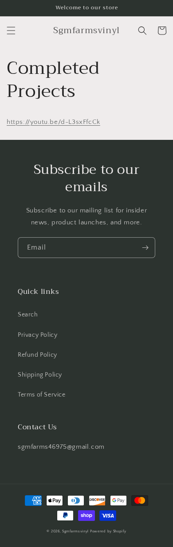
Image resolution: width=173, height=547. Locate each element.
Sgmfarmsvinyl (75, 531)
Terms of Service (42, 394)
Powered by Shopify (108, 531)
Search (28, 314)
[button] (11, 30)
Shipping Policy (40, 374)
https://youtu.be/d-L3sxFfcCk (53, 122)
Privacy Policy (37, 335)
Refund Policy (37, 354)
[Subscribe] (145, 247)
